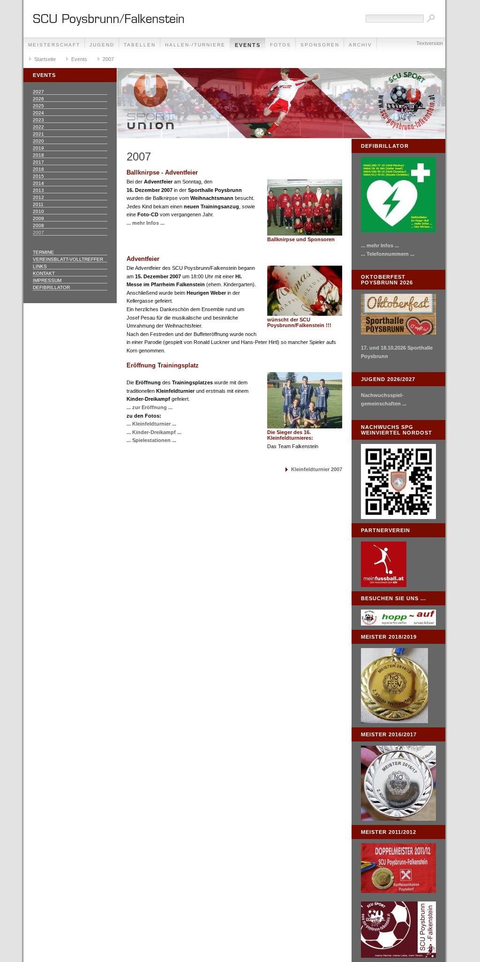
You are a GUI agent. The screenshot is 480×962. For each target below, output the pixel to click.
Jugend (102, 44)
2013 (38, 190)
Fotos (280, 44)
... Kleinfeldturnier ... (151, 424)
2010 (38, 211)
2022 (38, 127)
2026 (38, 98)
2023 (38, 119)
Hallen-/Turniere (195, 44)
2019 (38, 148)
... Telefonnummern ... (387, 254)
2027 (38, 91)
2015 (38, 176)
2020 (38, 141)
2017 (38, 162)
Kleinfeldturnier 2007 (316, 469)
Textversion (429, 43)
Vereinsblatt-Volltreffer (68, 259)
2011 (38, 204)
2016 (38, 169)
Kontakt (44, 273)
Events (248, 45)
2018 (38, 155)
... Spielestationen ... (151, 440)
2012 (38, 197)
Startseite (45, 59)
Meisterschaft (54, 44)
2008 (38, 225)
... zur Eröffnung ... (149, 407)
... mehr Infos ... (146, 223)
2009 (38, 218)
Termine (43, 252)
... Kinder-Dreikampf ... (154, 432)
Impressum (47, 280)
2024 (38, 112)
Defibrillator (51, 287)
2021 (38, 134)
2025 (38, 105)
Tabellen (140, 44)
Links (40, 266)
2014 (38, 183)
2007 (108, 59)
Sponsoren (319, 44)
